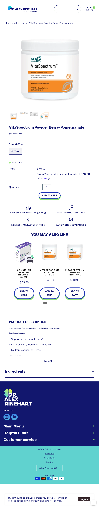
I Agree (84, 499)
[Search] (78, 9)
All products (20, 23)
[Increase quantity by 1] (54, 187)
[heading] (49, 427)
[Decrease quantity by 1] (39, 187)
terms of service (53, 500)
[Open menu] (4, 9)
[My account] (87, 9)
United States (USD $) (48, 468)
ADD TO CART (49, 195)
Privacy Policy (49, 454)
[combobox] (64, 9)
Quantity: (14, 187)
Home (8, 23)
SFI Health (15, 133)
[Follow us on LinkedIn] (14, 417)
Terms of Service (49, 458)
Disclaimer (49, 462)
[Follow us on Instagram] (6, 417)
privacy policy (32, 500)
